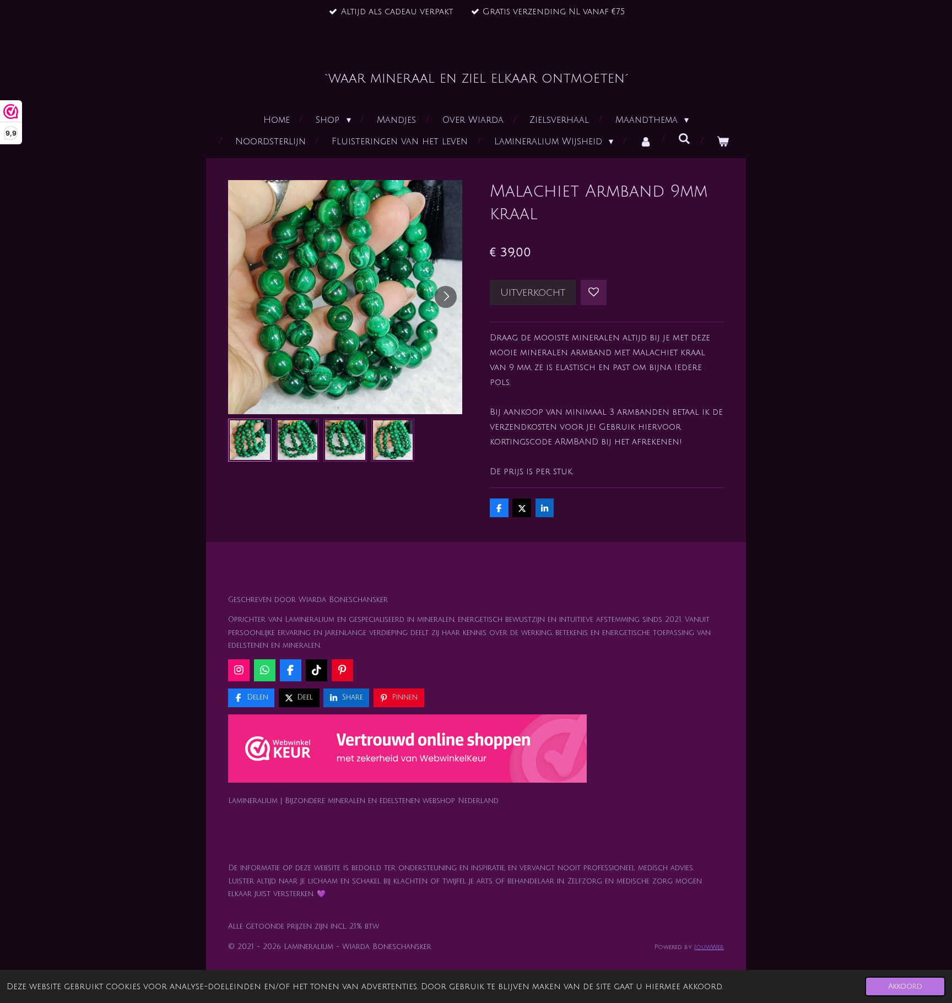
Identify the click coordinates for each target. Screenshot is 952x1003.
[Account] (645, 142)
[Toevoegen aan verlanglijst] (594, 293)
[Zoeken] (684, 139)
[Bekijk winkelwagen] (723, 142)
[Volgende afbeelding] (446, 297)
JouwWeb (709, 947)
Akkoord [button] (905, 986)
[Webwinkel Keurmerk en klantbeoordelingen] (407, 751)
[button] (250, 440)
